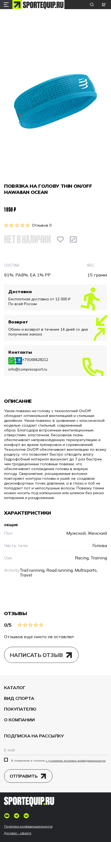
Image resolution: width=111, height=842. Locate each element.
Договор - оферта (17, 833)
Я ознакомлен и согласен (58, 760)
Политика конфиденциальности (28, 826)
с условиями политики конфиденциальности (76, 760)
